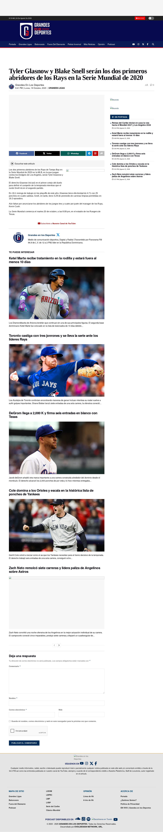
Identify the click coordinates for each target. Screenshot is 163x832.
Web (60, 709)
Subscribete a (58, 223)
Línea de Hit (88, 796)
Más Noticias (89, 44)
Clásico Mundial (53, 810)
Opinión (101, 44)
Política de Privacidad (130, 804)
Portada (12, 44)
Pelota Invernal (74, 44)
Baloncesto (40, 44)
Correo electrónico (18, 709)
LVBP (48, 802)
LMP (48, 798)
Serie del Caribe (53, 806)
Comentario (15, 666)
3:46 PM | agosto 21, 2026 (121, 159)
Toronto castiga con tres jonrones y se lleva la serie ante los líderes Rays (53, 337)
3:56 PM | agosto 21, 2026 (121, 148)
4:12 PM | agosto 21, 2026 (121, 128)
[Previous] (54, 645)
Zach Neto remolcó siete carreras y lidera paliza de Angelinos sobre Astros (54, 569)
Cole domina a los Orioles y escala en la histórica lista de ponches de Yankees (51, 492)
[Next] (59, 645)
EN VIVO (140, 18)
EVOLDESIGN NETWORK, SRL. (88, 826)
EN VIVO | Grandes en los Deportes (136, 807)
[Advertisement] (104, 30)
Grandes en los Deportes (29, 84)
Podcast (111, 44)
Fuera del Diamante (56, 44)
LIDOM (49, 791)
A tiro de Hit (88, 800)
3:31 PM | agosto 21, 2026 (121, 169)
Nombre (13, 698)
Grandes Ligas (25, 44)
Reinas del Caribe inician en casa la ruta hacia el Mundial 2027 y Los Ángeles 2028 (131, 123)
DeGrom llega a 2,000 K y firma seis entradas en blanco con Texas (53, 415)
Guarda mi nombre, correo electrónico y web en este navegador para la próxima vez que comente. (53, 721)
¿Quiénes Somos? (129, 800)
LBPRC (49, 795)
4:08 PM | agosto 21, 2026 (121, 138)
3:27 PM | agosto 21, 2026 (121, 179)
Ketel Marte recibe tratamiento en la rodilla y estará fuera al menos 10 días (52, 260)
